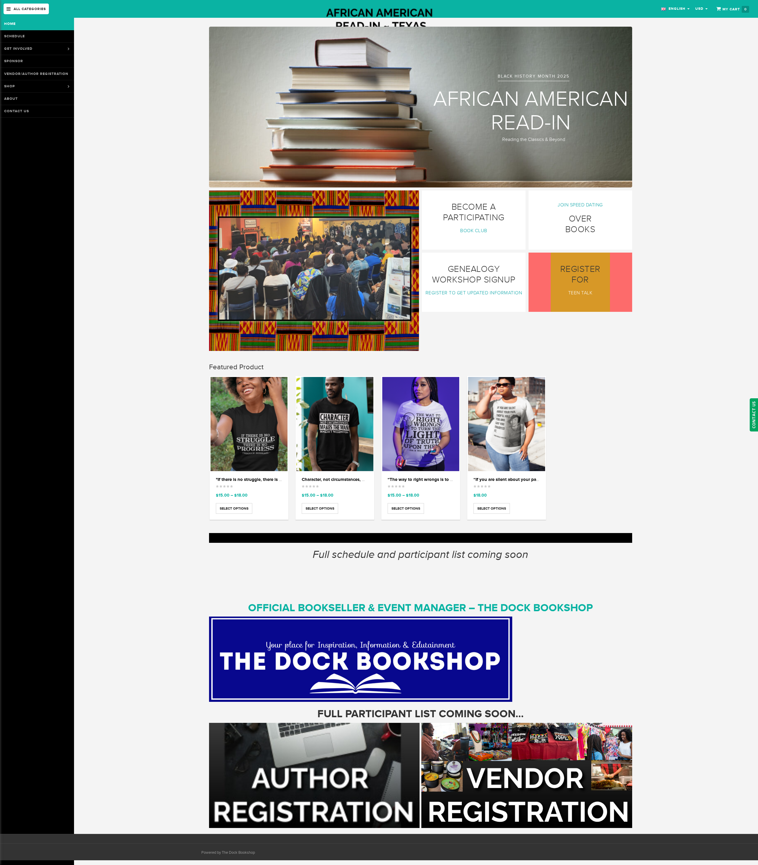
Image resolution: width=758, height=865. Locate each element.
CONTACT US (754, 415)
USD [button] (700, 9)
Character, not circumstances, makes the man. (348, 479)
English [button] (676, 9)
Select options (234, 508)
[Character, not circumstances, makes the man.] (334, 424)
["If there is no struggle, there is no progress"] (249, 424)
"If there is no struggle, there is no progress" (260, 479)
